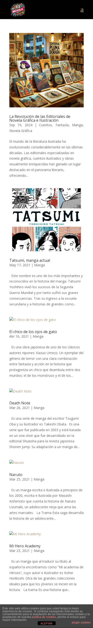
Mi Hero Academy (25, 546)
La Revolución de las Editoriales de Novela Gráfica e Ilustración (39, 118)
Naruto (15, 474)
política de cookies (44, 617)
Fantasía (62, 125)
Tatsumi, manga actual (29, 260)
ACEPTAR (46, 623)
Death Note (19, 403)
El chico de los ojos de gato (33, 331)
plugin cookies (81, 622)
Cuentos (45, 125)
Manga (77, 125)
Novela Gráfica (20, 130)
